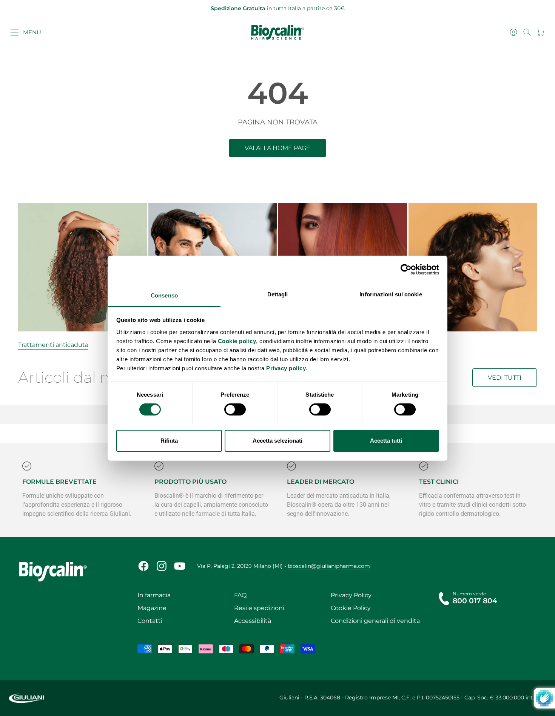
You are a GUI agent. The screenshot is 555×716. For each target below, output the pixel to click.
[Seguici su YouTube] (180, 566)
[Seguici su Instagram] (162, 566)
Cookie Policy (351, 608)
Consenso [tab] (164, 295)
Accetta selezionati (277, 440)
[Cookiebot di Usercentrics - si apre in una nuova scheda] (406, 269)
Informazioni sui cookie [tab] (390, 294)
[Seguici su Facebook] (143, 566)
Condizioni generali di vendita (375, 620)
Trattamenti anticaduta (53, 344)
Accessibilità (252, 620)
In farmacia (154, 595)
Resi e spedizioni (259, 608)
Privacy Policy (351, 595)
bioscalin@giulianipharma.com (329, 566)
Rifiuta (169, 440)
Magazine (151, 608)
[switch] (235, 409)
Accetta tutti (386, 440)
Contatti (149, 620)
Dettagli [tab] (277, 294)
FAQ (240, 595)
